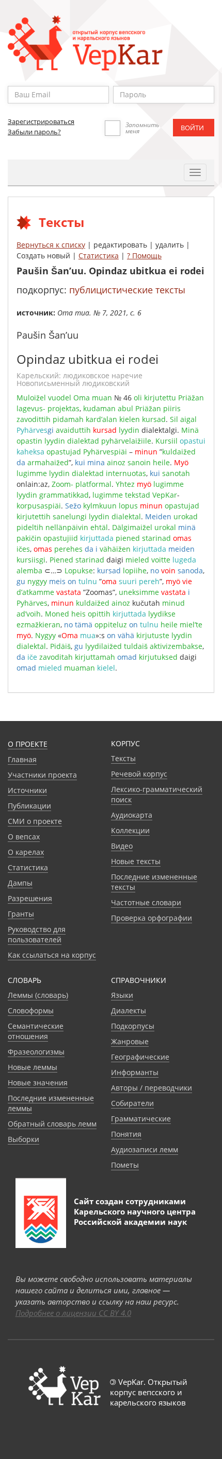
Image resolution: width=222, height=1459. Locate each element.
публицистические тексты (127, 290)
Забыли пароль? (34, 131)
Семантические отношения (36, 1031)
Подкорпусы (132, 1026)
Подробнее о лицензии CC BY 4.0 (73, 1313)
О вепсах (24, 836)
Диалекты (128, 1010)
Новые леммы (32, 1067)
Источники (27, 790)
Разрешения (30, 898)
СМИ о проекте (35, 821)
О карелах (26, 852)
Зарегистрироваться (41, 121)
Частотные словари (146, 902)
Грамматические (141, 1118)
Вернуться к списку (51, 245)
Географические (140, 1057)
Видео (122, 846)
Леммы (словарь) (38, 995)
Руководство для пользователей (37, 934)
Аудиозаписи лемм (144, 1149)
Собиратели (132, 1103)
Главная (22, 759)
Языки (122, 995)
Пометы (125, 1165)
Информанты (134, 1072)
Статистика (98, 255)
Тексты (123, 758)
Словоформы (31, 1010)
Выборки (23, 1139)
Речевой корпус (139, 774)
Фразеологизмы (36, 1052)
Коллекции (130, 830)
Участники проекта (42, 775)
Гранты (21, 914)
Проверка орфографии (151, 918)
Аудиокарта (131, 815)
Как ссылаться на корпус (52, 955)
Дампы (20, 883)
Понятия (126, 1134)
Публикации (29, 806)
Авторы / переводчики (151, 1088)
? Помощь (144, 255)
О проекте (27, 744)
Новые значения (38, 1082)
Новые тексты (136, 861)
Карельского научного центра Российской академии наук (135, 1216)
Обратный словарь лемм (52, 1124)
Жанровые (130, 1041)
